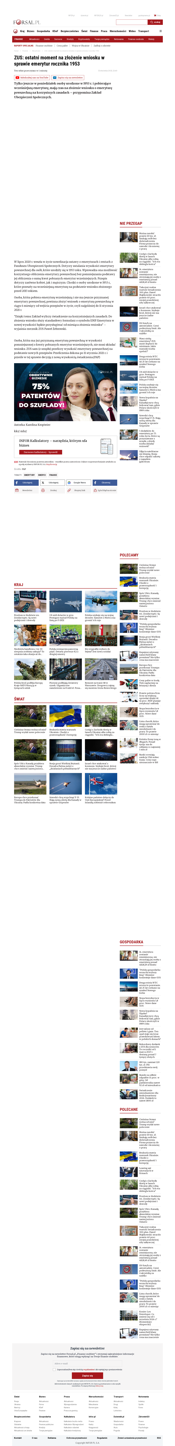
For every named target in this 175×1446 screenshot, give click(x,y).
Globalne (17, 1424)
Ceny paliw (62, 45)
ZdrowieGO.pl (114, 15)
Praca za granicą (71, 1411)
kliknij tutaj (99, 1386)
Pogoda (117, 1431)
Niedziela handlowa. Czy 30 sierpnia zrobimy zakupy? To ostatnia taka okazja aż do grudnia (29, 651)
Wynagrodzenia (70, 1404)
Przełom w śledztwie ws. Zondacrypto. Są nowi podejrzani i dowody (26, 618)
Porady (141, 1431)
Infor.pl (92, 1416)
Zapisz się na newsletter (70, 77)
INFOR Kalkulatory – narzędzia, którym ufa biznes (53, 443)
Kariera (67, 1408)
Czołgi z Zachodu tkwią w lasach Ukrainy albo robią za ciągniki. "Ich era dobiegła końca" (99, 732)
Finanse (18, 39)
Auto (116, 1428)
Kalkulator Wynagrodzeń (74, 1424)
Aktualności (34, 39)
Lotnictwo (118, 1411)
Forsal (16, 51)
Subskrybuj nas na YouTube (34, 77)
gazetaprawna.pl (144, 15)
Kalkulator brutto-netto (73, 1421)
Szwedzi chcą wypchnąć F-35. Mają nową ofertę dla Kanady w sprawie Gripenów (65, 800)
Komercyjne (93, 1408)
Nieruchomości (96, 1396)
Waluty (151, 39)
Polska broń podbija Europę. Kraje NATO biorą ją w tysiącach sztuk (28, 685)
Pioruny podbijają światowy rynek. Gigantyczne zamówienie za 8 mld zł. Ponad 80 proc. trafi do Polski (65, 685)
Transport (118, 1396)
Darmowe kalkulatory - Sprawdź (41, 452)
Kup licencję (51, 464)
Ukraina (17, 1404)
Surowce (58, 39)
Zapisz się (87, 1375)
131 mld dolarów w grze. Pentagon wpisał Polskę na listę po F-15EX (63, 618)
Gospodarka (45, 1416)
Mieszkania (93, 1404)
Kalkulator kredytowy (72, 1431)
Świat (16, 1396)
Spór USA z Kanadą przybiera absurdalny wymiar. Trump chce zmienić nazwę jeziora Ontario (29, 766)
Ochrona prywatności (76, 1438)
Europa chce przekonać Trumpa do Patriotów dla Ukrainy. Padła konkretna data (29, 800)
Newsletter (128, 15)
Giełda (47, 39)
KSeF (41, 1408)
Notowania (118, 39)
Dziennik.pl (119, 1416)
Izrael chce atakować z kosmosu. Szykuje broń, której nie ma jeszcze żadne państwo (100, 766)
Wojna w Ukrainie (80, 45)
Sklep (159, 15)
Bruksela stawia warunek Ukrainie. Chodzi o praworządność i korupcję (62, 732)
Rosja (16, 1401)
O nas (34, 1438)
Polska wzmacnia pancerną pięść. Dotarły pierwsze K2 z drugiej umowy (63, 651)
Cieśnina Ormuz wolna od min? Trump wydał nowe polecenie (30, 731)
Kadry (91, 1424)
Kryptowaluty (84, 39)
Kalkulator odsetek (71, 1428)
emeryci (42, 475)
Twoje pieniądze (102, 39)
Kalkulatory (69, 1416)
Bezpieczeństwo (22, 1416)
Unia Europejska (20, 1411)
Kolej (115, 1408)
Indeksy (141, 1401)
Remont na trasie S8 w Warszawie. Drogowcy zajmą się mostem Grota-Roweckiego (101, 685)
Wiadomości (118, 1421)
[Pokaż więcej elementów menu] (160, 31)
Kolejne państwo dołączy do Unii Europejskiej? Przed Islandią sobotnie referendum (100, 800)
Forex (140, 1408)
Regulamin (102, 1438)
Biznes (42, 1396)
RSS (159, 1438)
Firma (41, 1404)
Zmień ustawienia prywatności (132, 1438)
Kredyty (70, 39)
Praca (67, 1396)
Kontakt (18, 1438)
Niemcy (17, 1408)
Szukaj (157, 22)
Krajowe (17, 1421)
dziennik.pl (84, 15)
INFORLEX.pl (98, 15)
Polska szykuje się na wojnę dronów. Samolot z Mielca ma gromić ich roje (100, 618)
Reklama (52, 1438)
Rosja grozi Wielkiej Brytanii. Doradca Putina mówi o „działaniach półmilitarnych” (64, 766)
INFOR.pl (71, 15)
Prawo (91, 1421)
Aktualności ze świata (23, 1431)
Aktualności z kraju (21, 1428)
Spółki (140, 1404)
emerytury (29, 475)
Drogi (116, 1404)
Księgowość (93, 1428)
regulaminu (88, 1369)
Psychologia (143, 1428)
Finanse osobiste (136, 39)
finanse (53, 475)
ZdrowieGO (144, 1416)
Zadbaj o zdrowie (102, 45)
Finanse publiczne (46, 1424)
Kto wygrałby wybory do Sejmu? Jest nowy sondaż (98, 650)
